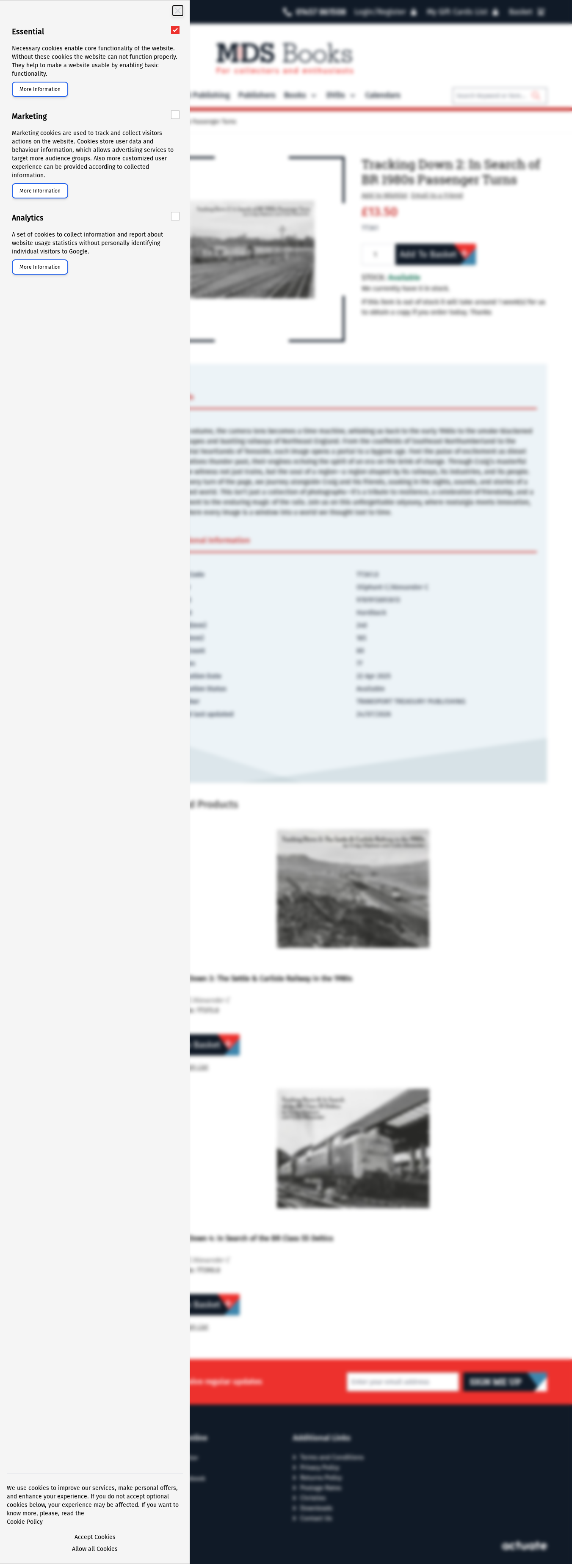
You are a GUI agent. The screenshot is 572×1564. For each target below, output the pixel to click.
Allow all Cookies (95, 1549)
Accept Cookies (95, 1537)
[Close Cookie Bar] (178, 11)
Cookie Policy (25, 1521)
